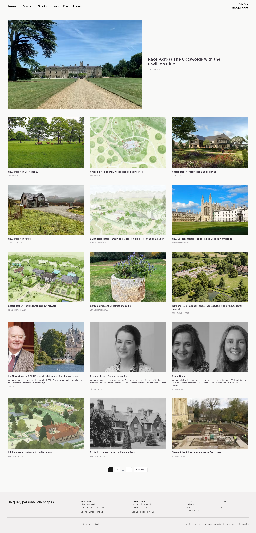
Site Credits (243, 524)
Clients (223, 501)
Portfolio (27, 6)
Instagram (85, 524)
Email (91, 512)
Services (12, 6)
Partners (190, 504)
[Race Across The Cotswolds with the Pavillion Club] (75, 64)
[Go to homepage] (240, 6)
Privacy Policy (192, 510)
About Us (42, 6)
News (56, 6)
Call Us (84, 512)
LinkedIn (96, 524)
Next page (140, 469)
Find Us (99, 512)
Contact (77, 6)
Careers (223, 504)
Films (65, 6)
